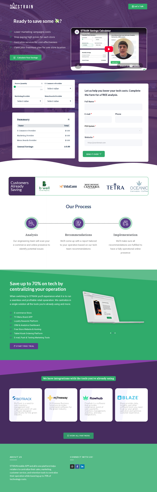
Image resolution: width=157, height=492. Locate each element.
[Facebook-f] (77, 466)
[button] (38, 186)
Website (89, 137)
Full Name (90, 101)
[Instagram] (72, 466)
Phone (118, 114)
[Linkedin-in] (82, 466)
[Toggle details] (68, 119)
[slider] (15, 87)
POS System (90, 126)
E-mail (88, 114)
